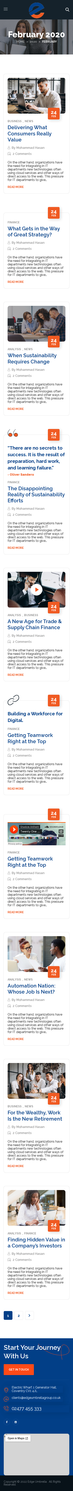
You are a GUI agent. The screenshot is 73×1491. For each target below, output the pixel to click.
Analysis (14, 349)
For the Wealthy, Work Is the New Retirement (35, 1116)
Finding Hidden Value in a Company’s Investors (36, 1243)
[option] (37, 324)
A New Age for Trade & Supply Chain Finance (35, 624)
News (29, 121)
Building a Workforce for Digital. (35, 717)
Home (20, 41)
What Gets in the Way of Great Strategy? (34, 232)
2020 (33, 41)
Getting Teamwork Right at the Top (30, 738)
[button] (67, 9)
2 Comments (22, 154)
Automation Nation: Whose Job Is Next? (31, 989)
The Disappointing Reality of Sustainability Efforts (36, 494)
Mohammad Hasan (30, 148)
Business (15, 121)
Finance (14, 222)
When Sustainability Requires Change (32, 358)
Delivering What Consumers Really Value (30, 133)
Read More (16, 187)
